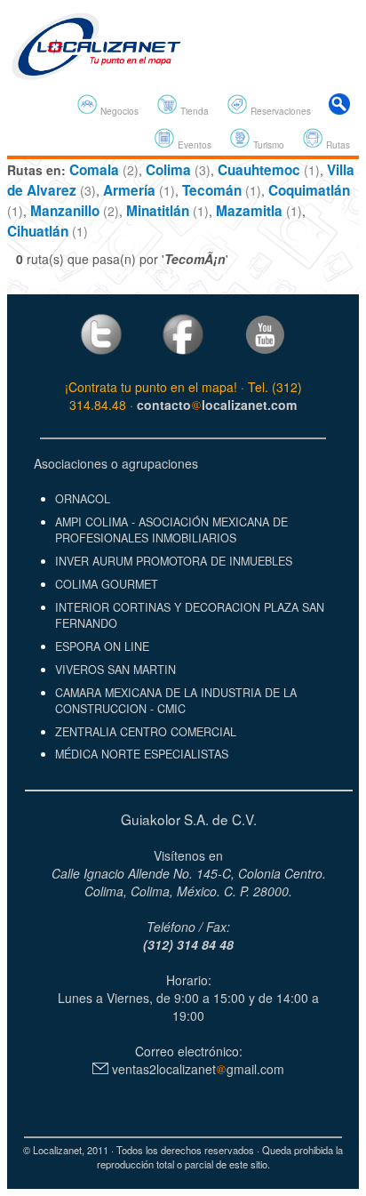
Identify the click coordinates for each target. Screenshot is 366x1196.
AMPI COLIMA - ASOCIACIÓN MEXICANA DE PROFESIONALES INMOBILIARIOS (171, 530)
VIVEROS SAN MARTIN (115, 670)
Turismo (267, 144)
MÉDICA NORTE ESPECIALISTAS (141, 754)
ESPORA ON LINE (102, 646)
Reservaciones (279, 110)
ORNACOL (82, 499)
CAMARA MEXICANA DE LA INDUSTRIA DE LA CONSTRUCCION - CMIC (176, 701)
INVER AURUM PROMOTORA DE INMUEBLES (173, 561)
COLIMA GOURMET (106, 584)
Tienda (193, 110)
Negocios (118, 110)
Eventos (193, 144)
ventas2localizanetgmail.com (196, 1069)
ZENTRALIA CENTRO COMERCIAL (145, 732)
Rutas (336, 144)
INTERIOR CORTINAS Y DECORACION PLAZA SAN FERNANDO (189, 615)
